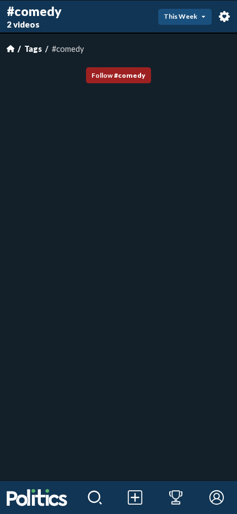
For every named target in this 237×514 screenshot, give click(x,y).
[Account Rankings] (175, 497)
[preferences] (224, 16)
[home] (37, 497)
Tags (33, 48)
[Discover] (94, 497)
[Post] (135, 497)
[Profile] (216, 497)
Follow (118, 75)
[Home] (10, 48)
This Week (180, 16)
